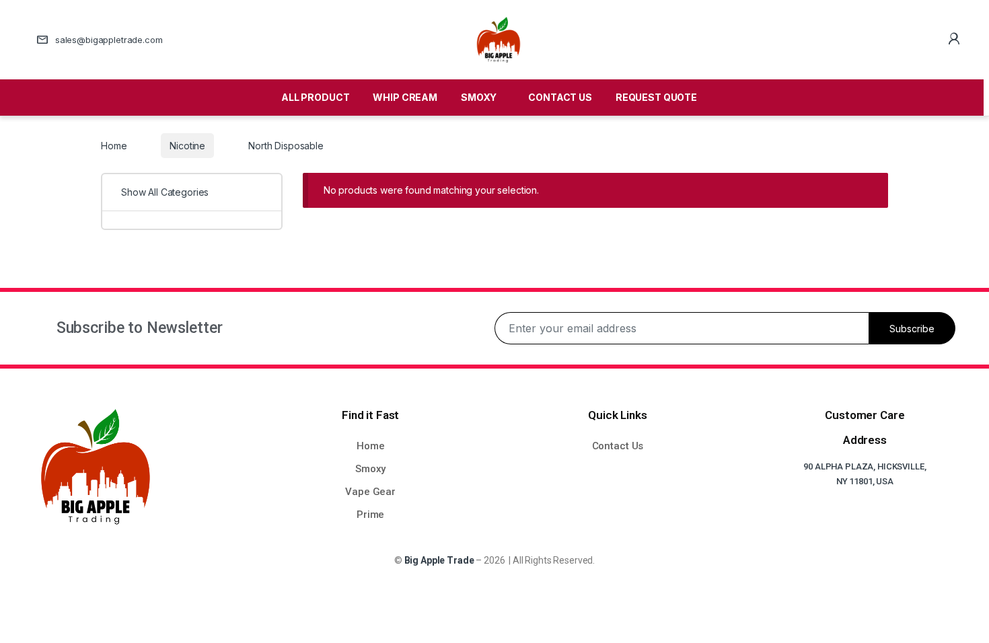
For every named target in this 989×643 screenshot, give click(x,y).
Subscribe (912, 328)
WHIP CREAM (405, 97)
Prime (370, 514)
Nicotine (187, 145)
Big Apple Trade (439, 560)
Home (113, 145)
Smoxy (370, 469)
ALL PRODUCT (315, 97)
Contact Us (618, 446)
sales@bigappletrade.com (109, 39)
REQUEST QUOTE (656, 97)
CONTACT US (560, 97)
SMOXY (479, 97)
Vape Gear (370, 492)
